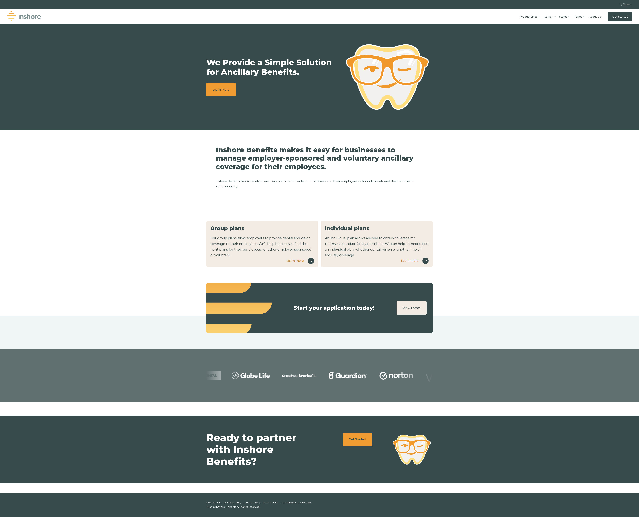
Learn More (221, 89)
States (563, 16)
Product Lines (529, 16)
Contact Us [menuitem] (213, 502)
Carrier (548, 16)
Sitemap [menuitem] (305, 502)
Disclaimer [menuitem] (251, 502)
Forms (578, 16)
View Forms (412, 308)
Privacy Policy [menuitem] (232, 502)
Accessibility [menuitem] (289, 502)
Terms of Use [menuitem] (269, 502)
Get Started (357, 439)
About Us (595, 16)
